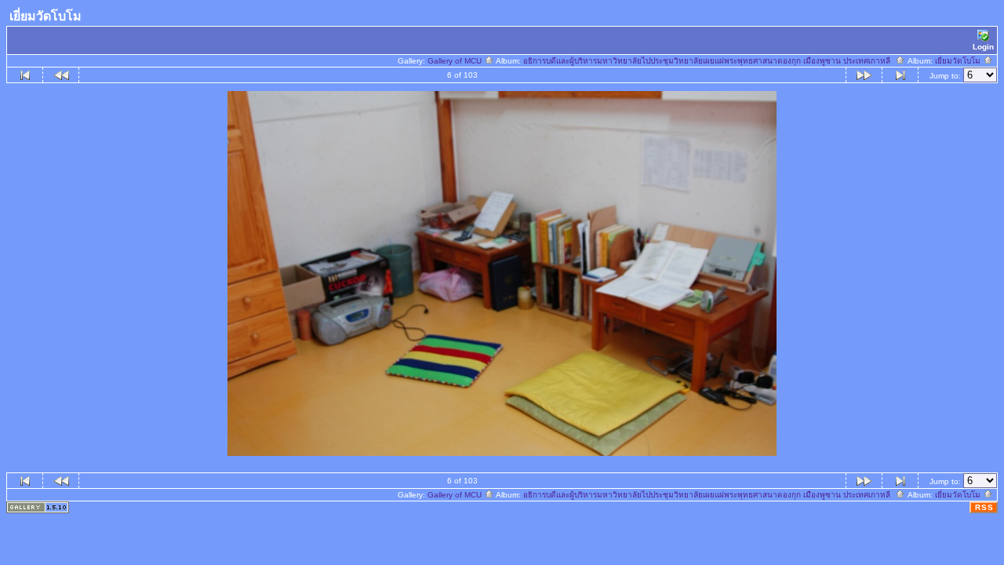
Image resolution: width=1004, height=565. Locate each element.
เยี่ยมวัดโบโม (959, 60)
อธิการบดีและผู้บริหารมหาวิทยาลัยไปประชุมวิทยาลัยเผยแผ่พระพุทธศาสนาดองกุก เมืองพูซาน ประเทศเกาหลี (709, 60)
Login (983, 46)
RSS (984, 507)
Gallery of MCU (455, 60)
